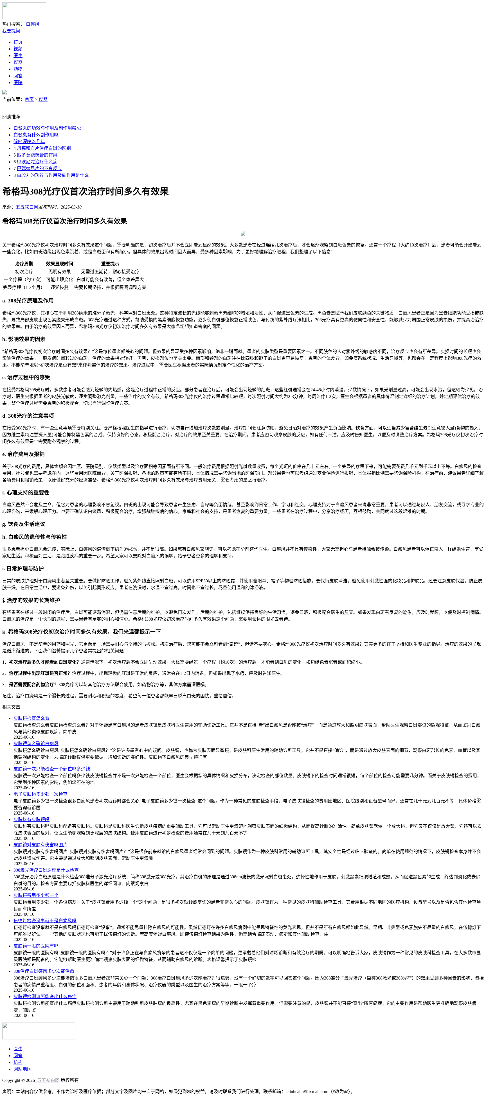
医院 (18, 82)
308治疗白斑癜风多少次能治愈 (44, 971)
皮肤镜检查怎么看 (32, 718)
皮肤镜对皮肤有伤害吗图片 (41, 844)
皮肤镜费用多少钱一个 (36, 895)
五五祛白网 (27, 207)
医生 (18, 55)
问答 (18, 75)
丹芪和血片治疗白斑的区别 (44, 148)
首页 (18, 42)
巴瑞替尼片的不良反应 (39, 168)
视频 (18, 48)
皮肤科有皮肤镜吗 (32, 819)
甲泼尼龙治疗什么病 (37, 161)
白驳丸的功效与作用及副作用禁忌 (47, 128)
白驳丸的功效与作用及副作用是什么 (53, 175)
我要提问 (11, 30)
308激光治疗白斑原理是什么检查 (46, 870)
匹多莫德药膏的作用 (37, 155)
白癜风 (32, 24)
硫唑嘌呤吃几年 (29, 141)
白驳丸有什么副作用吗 (36, 134)
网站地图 (23, 1069)
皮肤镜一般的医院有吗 (36, 946)
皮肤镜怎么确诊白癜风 (36, 743)
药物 (18, 69)
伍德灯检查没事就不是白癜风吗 (45, 920)
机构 (18, 1062)
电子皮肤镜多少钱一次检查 (41, 794)
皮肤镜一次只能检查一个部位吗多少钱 (52, 768)
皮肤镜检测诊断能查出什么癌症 (45, 996)
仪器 (18, 62)
